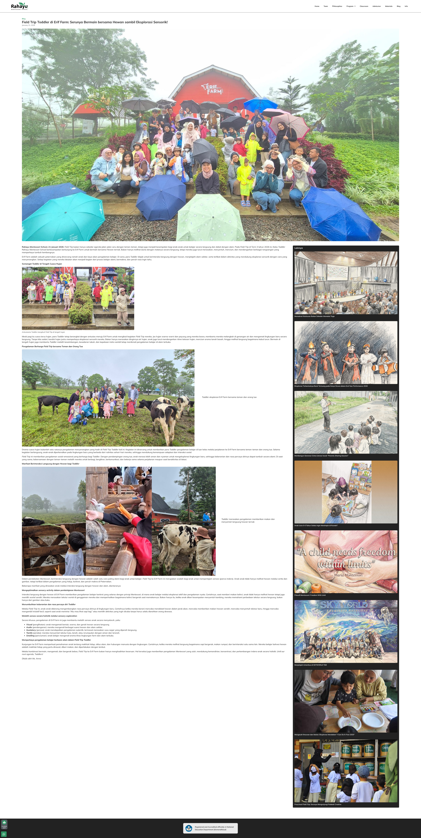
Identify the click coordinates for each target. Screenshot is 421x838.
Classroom (364, 6)
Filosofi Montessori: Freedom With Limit (310, 595)
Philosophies (337, 6)
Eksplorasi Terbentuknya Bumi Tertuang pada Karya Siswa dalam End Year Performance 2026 (331, 386)
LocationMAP (4, 827)
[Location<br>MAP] (4, 822)
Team (326, 6)
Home (317, 6)
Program (350, 6)
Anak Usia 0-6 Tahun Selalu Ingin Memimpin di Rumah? (316, 525)
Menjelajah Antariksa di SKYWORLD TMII (310, 665)
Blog (398, 6)
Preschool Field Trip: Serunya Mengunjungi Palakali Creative (317, 804)
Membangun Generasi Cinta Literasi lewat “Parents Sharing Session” (321, 456)
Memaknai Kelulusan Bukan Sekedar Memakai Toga (314, 316)
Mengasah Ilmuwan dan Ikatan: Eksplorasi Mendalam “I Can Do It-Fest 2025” (324, 735)
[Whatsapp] (4, 834)
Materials (388, 6)
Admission (377, 6)
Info (406, 6)
